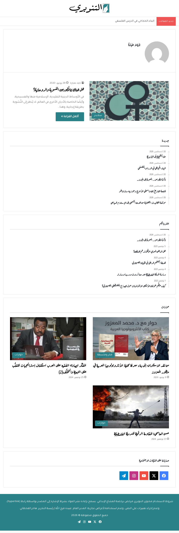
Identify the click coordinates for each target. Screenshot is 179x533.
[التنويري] (89, 8)
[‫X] (154, 475)
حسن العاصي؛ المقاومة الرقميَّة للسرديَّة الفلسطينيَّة (141, 433)
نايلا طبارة (134, 44)
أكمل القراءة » (70, 116)
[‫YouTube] (143, 475)
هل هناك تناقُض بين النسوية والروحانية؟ (58, 89)
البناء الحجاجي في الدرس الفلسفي (134, 21)
